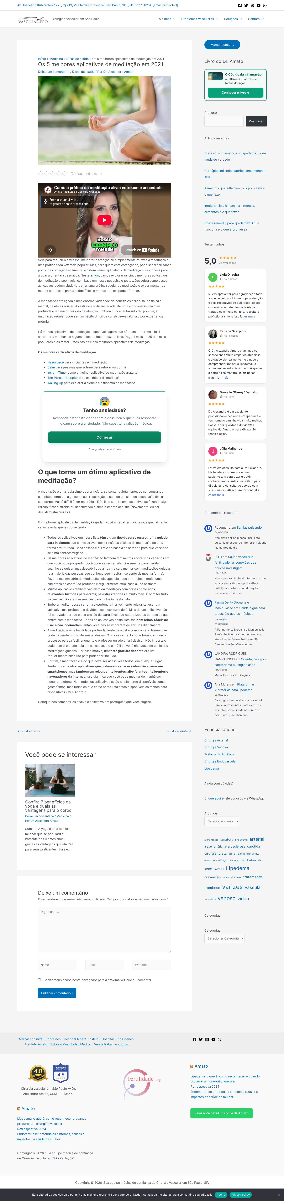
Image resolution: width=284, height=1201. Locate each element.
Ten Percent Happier (62, 378)
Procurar (210, 113)
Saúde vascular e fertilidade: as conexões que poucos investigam (235, 562)
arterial (256, 839)
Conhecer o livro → (236, 92)
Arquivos (210, 813)
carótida (253, 846)
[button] (173, 19)
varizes (232, 886)
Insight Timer (57, 372)
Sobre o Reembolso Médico (70, 1044)
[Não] (279, 1195)
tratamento (252, 877)
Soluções (231, 19)
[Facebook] (240, 5)
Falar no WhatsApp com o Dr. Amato (221, 1113)
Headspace (55, 362)
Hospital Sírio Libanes (118, 1039)
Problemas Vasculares (197, 19)
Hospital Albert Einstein (81, 1039)
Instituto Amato (36, 1044)
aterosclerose (234, 846)
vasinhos (210, 899)
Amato (28, 1108)
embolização (220, 860)
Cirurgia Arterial (216, 740)
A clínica (165, 19)
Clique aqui (212, 798)
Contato (254, 19)
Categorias (212, 930)
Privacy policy (241, 1194)
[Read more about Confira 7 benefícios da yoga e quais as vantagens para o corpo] (50, 780)
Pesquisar (256, 121)
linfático (219, 869)
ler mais (249, 316)
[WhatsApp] (265, 5)
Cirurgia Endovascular (220, 761)
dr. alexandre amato (246, 853)
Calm (51, 367)
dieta (223, 853)
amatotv (226, 840)
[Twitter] (246, 5)
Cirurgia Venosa (216, 747)
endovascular (237, 860)
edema (207, 860)
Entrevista (254, 860)
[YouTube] (259, 5)
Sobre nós (53, 1039)
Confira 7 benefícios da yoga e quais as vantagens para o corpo (48, 806)
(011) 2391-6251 (139, 5)
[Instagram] (252, 5)
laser (208, 869)
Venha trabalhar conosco (112, 1044)
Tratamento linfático (219, 754)
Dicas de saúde (83, 72)
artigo (94, 275)
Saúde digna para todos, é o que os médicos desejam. (240, 613)
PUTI (218, 557)
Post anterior (29, 731)
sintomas (236, 877)
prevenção (212, 877)
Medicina (63, 816)
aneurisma (241, 839)
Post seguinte (179, 731)
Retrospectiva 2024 (31, 1129)
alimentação (211, 839)
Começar (104, 437)
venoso (227, 898)
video (243, 898)
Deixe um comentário (53, 72)
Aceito (221, 1194)
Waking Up (55, 383)
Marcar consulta (222, 45)
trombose (212, 888)
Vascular (253, 887)
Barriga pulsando (249, 527)
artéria (218, 846)
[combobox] (224, 121)
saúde (225, 877)
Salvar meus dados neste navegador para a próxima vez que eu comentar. (98, 980)
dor (230, 854)
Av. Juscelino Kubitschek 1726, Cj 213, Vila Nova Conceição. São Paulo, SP (71, 5)
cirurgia (210, 853)
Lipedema (211, 768)
